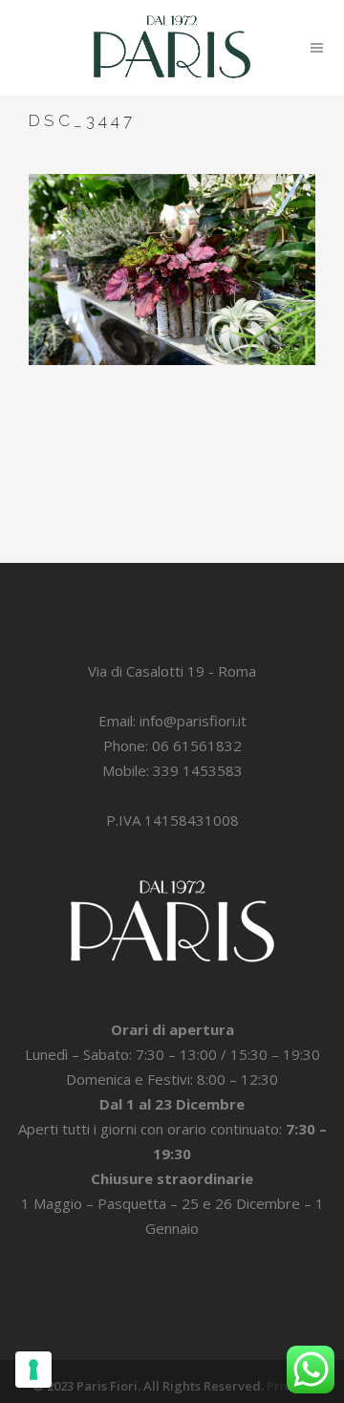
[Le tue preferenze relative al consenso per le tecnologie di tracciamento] (33, 1369)
